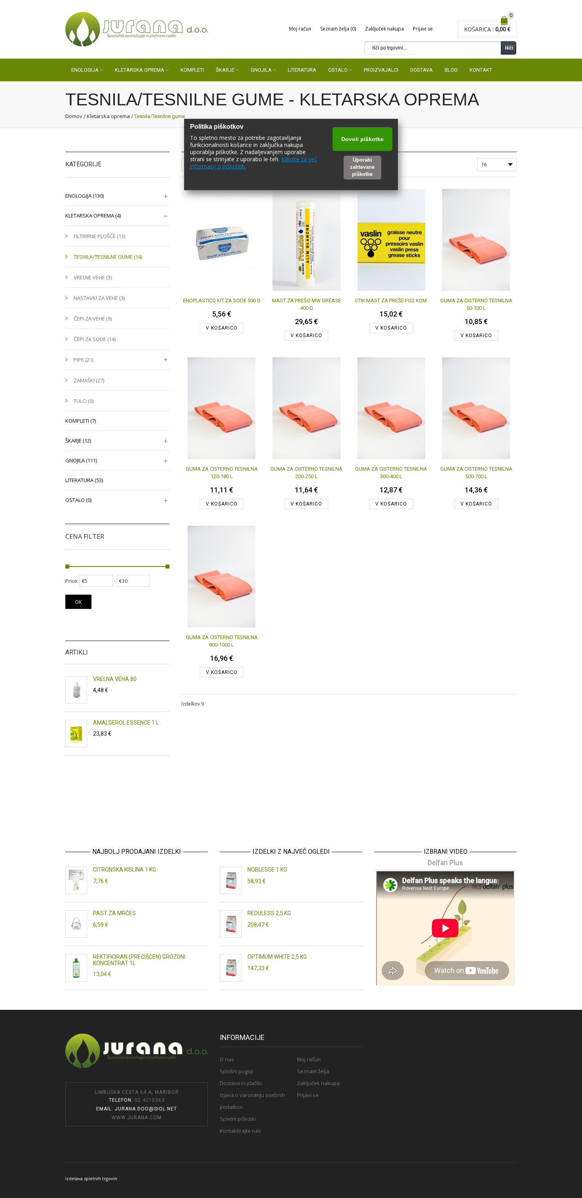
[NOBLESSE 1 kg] (231, 880)
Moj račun (300, 28)
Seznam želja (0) (338, 28)
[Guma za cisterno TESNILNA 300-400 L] (391, 408)
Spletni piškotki (238, 1118)
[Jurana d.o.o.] (136, 29)
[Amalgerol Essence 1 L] (76, 733)
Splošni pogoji (236, 1071)
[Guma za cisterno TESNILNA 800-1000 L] (222, 576)
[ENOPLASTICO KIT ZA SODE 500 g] (222, 239)
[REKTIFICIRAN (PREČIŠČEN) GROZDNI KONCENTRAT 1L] (76, 967)
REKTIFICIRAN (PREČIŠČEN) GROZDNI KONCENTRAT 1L (139, 960)
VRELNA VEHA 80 (115, 679)
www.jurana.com (137, 1117)
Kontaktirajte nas (240, 1130)
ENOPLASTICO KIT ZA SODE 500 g (222, 300)
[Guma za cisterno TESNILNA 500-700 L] (476, 408)
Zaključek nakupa (384, 28)
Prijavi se (423, 28)
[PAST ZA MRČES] (76, 924)
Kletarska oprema (108, 116)
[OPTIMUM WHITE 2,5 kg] (231, 967)
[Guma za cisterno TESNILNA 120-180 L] (222, 408)
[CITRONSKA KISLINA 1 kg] (76, 880)
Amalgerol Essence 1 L (126, 722)
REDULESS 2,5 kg (269, 913)
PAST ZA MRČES (114, 913)
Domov (73, 116)
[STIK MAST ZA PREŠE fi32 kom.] (391, 239)
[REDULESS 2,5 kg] (231, 924)
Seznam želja (313, 1071)
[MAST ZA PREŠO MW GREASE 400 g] (306, 239)
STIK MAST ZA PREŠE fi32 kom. (391, 300)
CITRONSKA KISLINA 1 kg (124, 869)
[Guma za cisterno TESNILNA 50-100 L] (476, 239)
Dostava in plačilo (241, 1083)
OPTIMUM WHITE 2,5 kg (277, 957)
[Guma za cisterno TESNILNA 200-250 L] (306, 408)
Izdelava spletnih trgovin (91, 1178)
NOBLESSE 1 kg (267, 869)
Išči (509, 48)
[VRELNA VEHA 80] (76, 690)
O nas (227, 1059)
